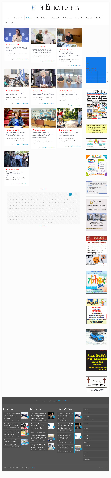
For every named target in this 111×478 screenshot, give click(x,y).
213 (25, 219)
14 (49, 194)
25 (13, 197)
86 (58, 202)
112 (67, 205)
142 (19, 211)
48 (13, 199)
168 (28, 214)
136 (70, 208)
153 (52, 211)
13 (46, 194)
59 (46, 199)
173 (43, 214)
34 (40, 197)
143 (22, 211)
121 (25, 208)
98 (25, 205)
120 (22, 208)
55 (34, 199)
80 (40, 202)
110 (61, 205)
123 (31, 208)
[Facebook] (100, 467)
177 (55, 214)
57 (40, 199)
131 (55, 208)
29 (25, 197)
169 (31, 214)
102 (37, 205)
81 (43, 202)
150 (43, 211)
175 (49, 214)
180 (64, 214)
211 (19, 219)
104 (43, 205)
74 (22, 202)
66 (67, 199)
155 (58, 211)
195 (40, 216)
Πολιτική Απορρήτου (89, 419)
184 (76, 214)
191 (28, 216)
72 (16, 202)
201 (58, 216)
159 (70, 211)
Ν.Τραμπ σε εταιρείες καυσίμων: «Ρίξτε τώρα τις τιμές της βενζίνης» (43, 93)
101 (34, 205)
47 (10, 199)
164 (16, 214)
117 (13, 208)
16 (55, 194)
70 (10, 202)
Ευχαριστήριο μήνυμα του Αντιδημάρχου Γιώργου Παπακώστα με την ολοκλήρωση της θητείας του (69, 54)
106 (49, 205)
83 (49, 202)
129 (49, 208)
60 (49, 199)
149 (40, 211)
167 (25, 214)
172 (40, 214)
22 (73, 194)
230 (76, 219)
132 (58, 208)
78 (34, 202)
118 (16, 208)
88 (64, 202)
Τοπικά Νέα (87, 432)
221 (49, 219)
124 (34, 208)
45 (73, 197)
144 (25, 211)
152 (49, 211)
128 (46, 208)
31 (31, 197)
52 (25, 199)
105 (46, 205)
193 (34, 216)
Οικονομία (86, 442)
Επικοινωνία (87, 423)
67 (70, 199)
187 (16, 216)
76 (28, 202)
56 (37, 199)
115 (76, 205)
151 (46, 211)
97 (22, 205)
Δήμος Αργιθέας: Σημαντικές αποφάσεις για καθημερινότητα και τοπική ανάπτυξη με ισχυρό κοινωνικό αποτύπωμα (43, 135)
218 (40, 219)
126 (40, 208)
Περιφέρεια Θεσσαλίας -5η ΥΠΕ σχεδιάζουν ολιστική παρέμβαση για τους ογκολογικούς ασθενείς (42, 50)
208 (10, 219)
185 (10, 216)
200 (55, 216)
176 (52, 214)
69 (76, 199)
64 (61, 199)
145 (28, 211)
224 (58, 219)
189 (22, 216)
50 (19, 199)
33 (37, 197)
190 (25, 216)
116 (10, 208)
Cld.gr (33, 467)
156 (61, 211)
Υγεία (85, 455)
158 (67, 211)
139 (10, 211)
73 (19, 202)
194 (37, 216)
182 (70, 214)
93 (10, 205)
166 (22, 214)
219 (43, 219)
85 (55, 202)
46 (76, 197)
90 (70, 202)
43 (67, 197)
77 (31, 202)
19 (64, 194)
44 (70, 197)
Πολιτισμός (87, 445)
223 (55, 219)
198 (49, 216)
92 (76, 202)
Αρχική (86, 428)
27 (19, 197)
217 (37, 219)
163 (13, 214)
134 (64, 208)
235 (48, 222)
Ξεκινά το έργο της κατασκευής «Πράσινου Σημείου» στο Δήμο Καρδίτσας (68, 94)
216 (34, 219)
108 (55, 205)
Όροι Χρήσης (87, 416)
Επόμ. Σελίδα (42, 226)
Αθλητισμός (87, 459)
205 (70, 216)
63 (58, 199)
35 (43, 197)
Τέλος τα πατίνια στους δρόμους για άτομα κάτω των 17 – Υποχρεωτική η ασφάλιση (68, 134)
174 (46, 214)
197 (46, 216)
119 (19, 208)
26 (16, 197)
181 (67, 214)
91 (73, 202)
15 (52, 194)
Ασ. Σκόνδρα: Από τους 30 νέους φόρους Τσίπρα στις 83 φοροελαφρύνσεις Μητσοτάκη (15, 134)
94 (13, 205)
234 (45, 222)
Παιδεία (86, 452)
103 (40, 205)
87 (61, 202)
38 (52, 197)
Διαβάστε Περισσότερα (22, 59)
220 (46, 219)
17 (58, 194)
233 (42, 222)
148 (37, 211)
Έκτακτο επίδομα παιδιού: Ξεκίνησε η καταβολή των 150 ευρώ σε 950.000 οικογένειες (16, 48)
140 (13, 211)
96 (19, 205)
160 (73, 211)
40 (58, 197)
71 (13, 202)
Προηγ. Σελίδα (43, 189)
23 (76, 194)
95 (16, 205)
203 (64, 216)
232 (39, 222)
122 (28, 208)
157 (64, 211)
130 (52, 208)
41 (61, 197)
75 (25, 202)
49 (16, 199)
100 (31, 205)
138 (76, 208)
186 (13, 216)
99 (28, 205)
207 (76, 216)
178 (58, 214)
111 (64, 205)
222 (52, 219)
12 (43, 194)
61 (52, 199)
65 (64, 199)
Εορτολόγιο (96, 51)
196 (43, 216)
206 (73, 216)
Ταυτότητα (87, 413)
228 (70, 219)
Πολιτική (86, 435)
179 (61, 214)
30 (28, 197)
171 (37, 214)
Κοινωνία (86, 449)
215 (31, 219)
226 (64, 219)
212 (22, 219)
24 (10, 197)
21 (70, 194)
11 (40, 194)
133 (61, 208)
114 (73, 205)
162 (10, 214)
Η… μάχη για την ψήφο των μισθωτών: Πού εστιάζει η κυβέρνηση (14, 173)
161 (76, 211)
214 (28, 219)
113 (70, 205)
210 (16, 219)
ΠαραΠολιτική (87, 438)
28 (22, 197)
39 (55, 197)
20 (67, 194)
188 (19, 216)
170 (34, 214)
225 (61, 219)
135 (67, 208)
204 (67, 216)
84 (52, 202)
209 (13, 219)
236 (51, 222)
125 (37, 208)
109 (58, 205)
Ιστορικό (86, 409)
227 (67, 219)
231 (36, 222)
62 (55, 199)
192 (31, 216)
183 (73, 214)
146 (31, 211)
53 (28, 199)
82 (46, 202)
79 (37, 202)
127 (43, 208)
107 (52, 205)
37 (49, 197)
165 (19, 214)
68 (73, 199)
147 (34, 211)
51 (22, 199)
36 (46, 197)
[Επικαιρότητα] (55, 8)
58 (43, 199)
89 (67, 202)
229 (73, 219)
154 (55, 211)
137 (73, 208)
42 (64, 197)
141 (16, 211)
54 (31, 199)
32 (34, 197)
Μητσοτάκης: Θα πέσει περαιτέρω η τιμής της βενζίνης (16, 93)
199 (52, 216)
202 (61, 216)
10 (37, 194)
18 (61, 194)
